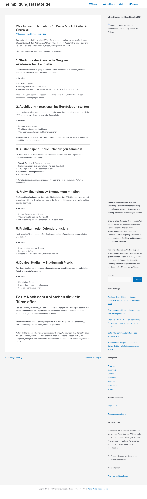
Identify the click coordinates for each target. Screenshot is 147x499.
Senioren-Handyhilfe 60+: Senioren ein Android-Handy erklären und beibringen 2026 (124, 300)
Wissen (111, 389)
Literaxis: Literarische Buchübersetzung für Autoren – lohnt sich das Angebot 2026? (124, 323)
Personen (112, 377)
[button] (98, 4)
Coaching (112, 370)
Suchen (111, 275)
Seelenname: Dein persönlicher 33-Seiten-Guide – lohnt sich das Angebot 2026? (123, 346)
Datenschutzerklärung (117, 414)
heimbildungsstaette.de (28, 4)
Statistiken (112, 385)
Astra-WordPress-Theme (98, 489)
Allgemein (21, 34)
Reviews (111, 381)
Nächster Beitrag (93, 357)
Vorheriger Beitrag (13, 357)
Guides (111, 374)
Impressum (112, 406)
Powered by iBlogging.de (118, 476)
